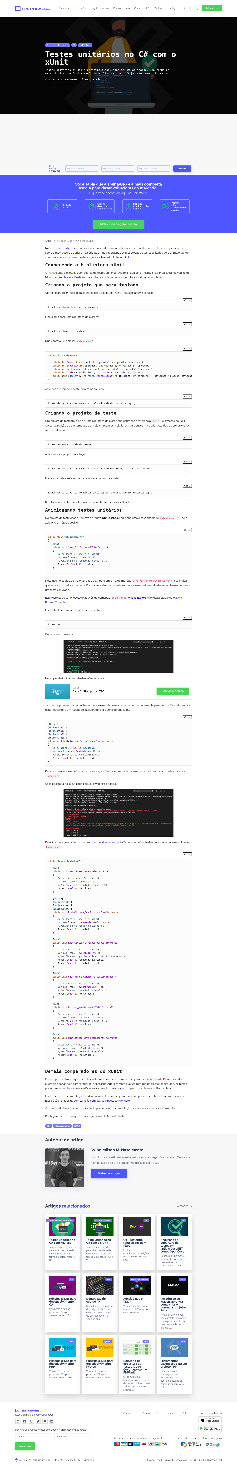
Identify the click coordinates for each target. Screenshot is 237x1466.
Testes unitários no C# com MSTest (62, 1241)
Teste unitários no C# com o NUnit (98, 1241)
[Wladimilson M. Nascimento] (61, 79)
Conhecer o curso (173, 691)
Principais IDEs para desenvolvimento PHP (62, 1363)
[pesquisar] (184, 9)
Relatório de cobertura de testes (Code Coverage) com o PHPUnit (135, 1366)
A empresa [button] (149, 1413)
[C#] (146, 1221)
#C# (49, 1126)
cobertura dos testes (102, 842)
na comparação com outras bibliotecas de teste (100, 1100)
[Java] (182, 1279)
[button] (191, 1444)
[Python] (107, 1341)
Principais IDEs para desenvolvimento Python (99, 1363)
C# (74, 45)
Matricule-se (211, 8)
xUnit (125, 257)
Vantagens (159, 8)
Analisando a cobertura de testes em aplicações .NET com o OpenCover (173, 1245)
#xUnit (77, 1126)
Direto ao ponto (121, 8)
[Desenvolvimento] (139, 1279)
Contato (171, 1413)
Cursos (63, 8)
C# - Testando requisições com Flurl (134, 1242)
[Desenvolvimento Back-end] (60, 1221)
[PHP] (108, 1279)
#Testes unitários (62, 1126)
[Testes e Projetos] (102, 1221)
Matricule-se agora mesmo (118, 224)
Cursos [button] (127, 1413)
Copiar (187, 300)
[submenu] (68, 8)
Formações (80, 8)
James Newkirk (63, 277)
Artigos (174, 8)
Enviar (182, 168)
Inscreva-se (25, 1446)
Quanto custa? (141, 8)
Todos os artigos (109, 1173)
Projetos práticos (100, 8)
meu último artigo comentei (67, 248)
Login (197, 8)
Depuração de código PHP (96, 1300)
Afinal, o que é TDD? (133, 1300)
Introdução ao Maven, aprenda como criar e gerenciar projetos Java (173, 1304)
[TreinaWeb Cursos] (32, 8)
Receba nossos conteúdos (54, 168)
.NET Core (85, 45)
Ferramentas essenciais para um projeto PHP (174, 1363)
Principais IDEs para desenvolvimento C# (62, 1301)
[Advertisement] (118, 138)
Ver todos (182, 1206)
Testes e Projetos (58, 45)
